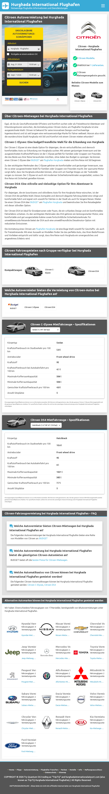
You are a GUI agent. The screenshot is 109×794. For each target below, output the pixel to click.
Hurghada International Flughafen (45, 5)
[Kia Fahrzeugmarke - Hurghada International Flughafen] (81, 722)
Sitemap (62, 772)
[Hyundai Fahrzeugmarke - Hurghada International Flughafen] (12, 629)
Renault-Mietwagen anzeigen (68, 728)
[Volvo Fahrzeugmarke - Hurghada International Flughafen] (81, 699)
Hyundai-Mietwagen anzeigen (34, 635)
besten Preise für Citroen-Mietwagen (49, 560)
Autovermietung (31, 770)
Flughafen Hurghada (53, 160)
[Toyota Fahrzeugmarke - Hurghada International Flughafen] (81, 652)
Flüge (19, 770)
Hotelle (73, 770)
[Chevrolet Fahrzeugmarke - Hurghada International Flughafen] (81, 629)
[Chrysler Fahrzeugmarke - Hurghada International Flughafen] (12, 722)
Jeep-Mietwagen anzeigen (33, 658)
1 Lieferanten (96, 65)
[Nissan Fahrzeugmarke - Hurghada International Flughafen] (47, 629)
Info (80, 770)
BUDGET (35, 160)
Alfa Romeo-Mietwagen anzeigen (69, 682)
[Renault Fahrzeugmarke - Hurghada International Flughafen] (47, 722)
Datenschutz (50, 772)
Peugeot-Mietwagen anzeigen (34, 682)
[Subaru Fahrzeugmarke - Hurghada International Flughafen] (12, 699)
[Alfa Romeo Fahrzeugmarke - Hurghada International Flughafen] (47, 675)
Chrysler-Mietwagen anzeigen (34, 728)
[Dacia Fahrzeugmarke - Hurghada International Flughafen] (47, 699)
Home (11, 770)
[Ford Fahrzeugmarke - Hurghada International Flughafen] (12, 746)
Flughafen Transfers (49, 770)
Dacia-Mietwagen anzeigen (67, 705)
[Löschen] (39, 49)
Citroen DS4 (50, 585)
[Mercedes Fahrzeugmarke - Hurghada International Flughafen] (47, 652)
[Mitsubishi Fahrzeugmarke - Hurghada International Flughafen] (81, 676)
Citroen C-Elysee (35, 585)
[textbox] (24, 48)
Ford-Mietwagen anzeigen (32, 751)
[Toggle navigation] (103, 6)
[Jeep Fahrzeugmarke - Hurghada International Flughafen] (12, 652)
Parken (64, 770)
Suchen (23, 82)
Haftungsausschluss (93, 770)
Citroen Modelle (86, 58)
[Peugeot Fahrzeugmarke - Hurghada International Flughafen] (12, 675)
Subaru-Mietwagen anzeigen (33, 705)
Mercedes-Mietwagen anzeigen (69, 658)
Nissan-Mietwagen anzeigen (67, 635)
